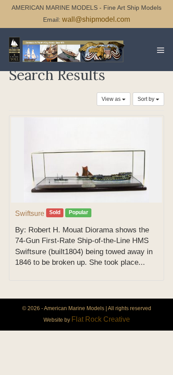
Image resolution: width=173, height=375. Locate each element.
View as (112, 99)
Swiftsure (29, 213)
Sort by (147, 99)
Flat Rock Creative (100, 319)
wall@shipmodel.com (96, 19)
